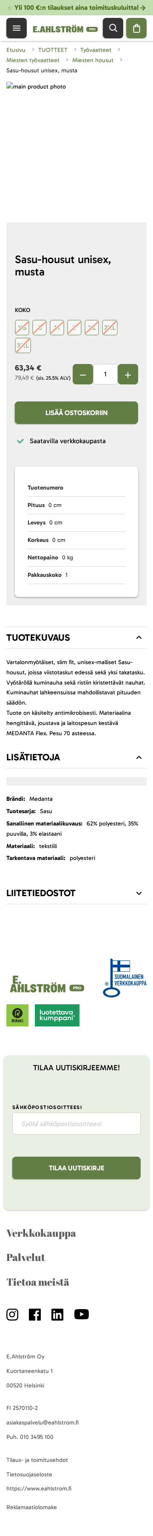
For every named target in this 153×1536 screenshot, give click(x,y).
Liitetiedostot (41, 893)
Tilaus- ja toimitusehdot (37, 1460)
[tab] (76, 638)
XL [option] (92, 328)
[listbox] (76, 337)
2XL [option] (110, 328)
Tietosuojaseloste (29, 1474)
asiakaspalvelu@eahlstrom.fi (42, 1422)
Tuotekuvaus (38, 637)
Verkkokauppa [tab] (41, 1232)
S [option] (40, 328)
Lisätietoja (33, 757)
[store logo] (48, 992)
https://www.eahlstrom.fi (38, 1488)
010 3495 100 (37, 1437)
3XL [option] (23, 345)
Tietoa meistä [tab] (37, 1281)
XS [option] (22, 328)
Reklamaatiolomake (31, 1507)
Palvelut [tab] (25, 1257)
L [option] (74, 328)
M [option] (57, 328)
